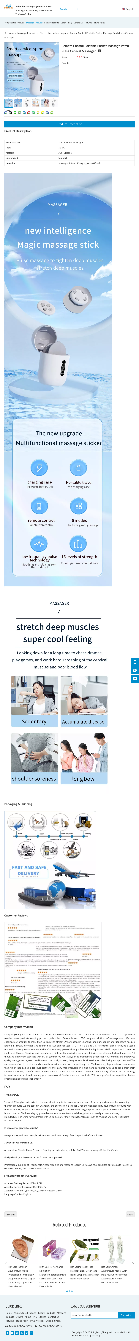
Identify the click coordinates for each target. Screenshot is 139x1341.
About (28, 1316)
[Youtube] (22, 1333)
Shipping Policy (53, 1320)
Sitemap (96, 1335)
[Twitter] (17, 1333)
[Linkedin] (12, 1333)
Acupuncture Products (25, 1312)
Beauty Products (46, 1312)
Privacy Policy (37, 1320)
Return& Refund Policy (17, 1320)
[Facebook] (7, 1333)
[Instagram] (26, 1333)
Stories (42, 1316)
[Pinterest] (31, 1333)
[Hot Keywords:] (76, 9)
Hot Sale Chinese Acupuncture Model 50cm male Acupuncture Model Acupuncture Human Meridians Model (114, 1274)
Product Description (69, 124)
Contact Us (53, 1316)
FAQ (35, 1316)
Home (9, 1312)
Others (19, 1316)
